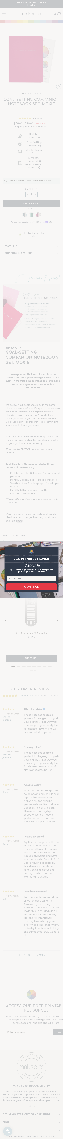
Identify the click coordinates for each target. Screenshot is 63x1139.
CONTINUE (31, 587)
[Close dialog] (61, 543)
